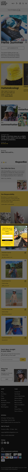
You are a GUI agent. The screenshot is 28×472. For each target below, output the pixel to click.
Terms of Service (9, 244)
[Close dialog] (26, 226)
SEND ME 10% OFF (7, 240)
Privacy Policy (6, 244)
